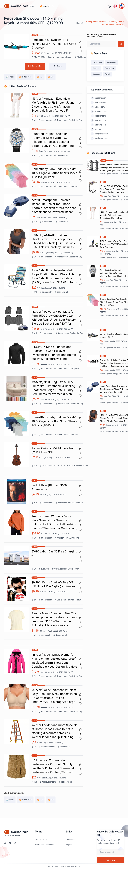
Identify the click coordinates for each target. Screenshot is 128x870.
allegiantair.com (100, 134)
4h (35, 120)
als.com (96, 129)
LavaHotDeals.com (67, 867)
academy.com (99, 111)
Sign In (69, 845)
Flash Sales (109, 68)
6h (35, 186)
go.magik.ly (46, 292)
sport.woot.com (113, 348)
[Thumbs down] (80, 51)
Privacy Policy (41, 840)
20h (103, 348)
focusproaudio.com (49, 465)
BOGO (107, 74)
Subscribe (110, 860)
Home (31, 6)
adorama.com (99, 125)
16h (103, 258)
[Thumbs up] (80, 42)
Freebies (96, 68)
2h (35, 434)
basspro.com (99, 98)
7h (35, 538)
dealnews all (62, 155)
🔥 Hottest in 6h (25, 77)
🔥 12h (39, 77)
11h (35, 221)
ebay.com (111, 258)
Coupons (96, 74)
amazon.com (45, 120)
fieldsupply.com (48, 782)
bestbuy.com (99, 116)
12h (103, 174)
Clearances (111, 62)
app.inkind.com (100, 138)
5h (35, 711)
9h (35, 155)
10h (35, 782)
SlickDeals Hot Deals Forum (76, 465)
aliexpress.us (99, 102)
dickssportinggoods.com (60, 57)
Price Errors (97, 62)
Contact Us (71, 840)
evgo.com (44, 569)
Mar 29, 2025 (40, 57)
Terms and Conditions (44, 845)
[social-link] (5, 843)
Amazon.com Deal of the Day (69, 120)
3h (35, 257)
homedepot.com (47, 747)
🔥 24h (51, 77)
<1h (35, 333)
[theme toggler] (109, 6)
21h (103, 200)
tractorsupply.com (114, 374)
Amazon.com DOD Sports (68, 368)
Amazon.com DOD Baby (67, 186)
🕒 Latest (10, 77)
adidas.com (98, 107)
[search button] (121, 44)
